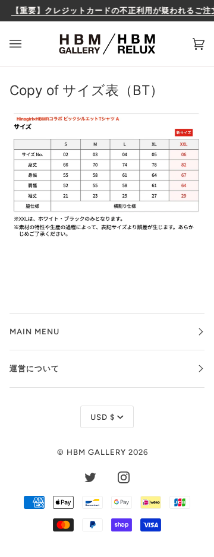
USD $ (102, 417)
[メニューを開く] (27, 44)
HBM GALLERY (96, 452)
